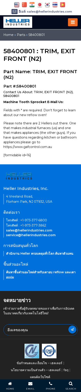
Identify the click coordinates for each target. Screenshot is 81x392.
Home (8, 35)
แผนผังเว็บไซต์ (40, 377)
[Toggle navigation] (73, 22)
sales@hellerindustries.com (29, 230)
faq (65, 370)
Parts (21, 35)
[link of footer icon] (31, 351)
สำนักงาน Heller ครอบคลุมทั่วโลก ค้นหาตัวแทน (39, 253)
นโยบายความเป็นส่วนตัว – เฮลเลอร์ (36, 370)
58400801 (37, 35)
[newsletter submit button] (72, 329)
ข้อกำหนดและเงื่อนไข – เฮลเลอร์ (39, 363)
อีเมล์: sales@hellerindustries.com (45, 11)
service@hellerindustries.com (31, 235)
